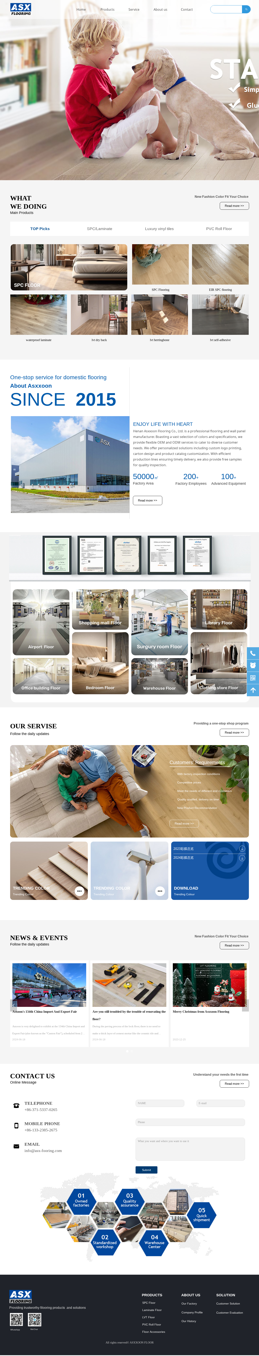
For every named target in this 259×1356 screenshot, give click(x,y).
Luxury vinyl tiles (159, 229)
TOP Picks (40, 229)
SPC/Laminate (99, 229)
